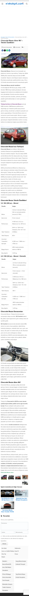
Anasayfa (3, 37)
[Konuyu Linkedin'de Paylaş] (9, 50)
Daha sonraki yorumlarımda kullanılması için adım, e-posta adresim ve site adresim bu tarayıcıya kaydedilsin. (14, 538)
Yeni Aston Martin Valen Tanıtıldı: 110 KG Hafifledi (7, 511)
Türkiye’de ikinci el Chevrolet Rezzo (11, 104)
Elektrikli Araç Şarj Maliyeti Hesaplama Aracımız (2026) (21, 500)
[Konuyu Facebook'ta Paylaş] (3, 50)
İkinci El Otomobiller (10, 37)
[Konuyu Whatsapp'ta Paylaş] (7, 50)
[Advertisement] (14, 21)
